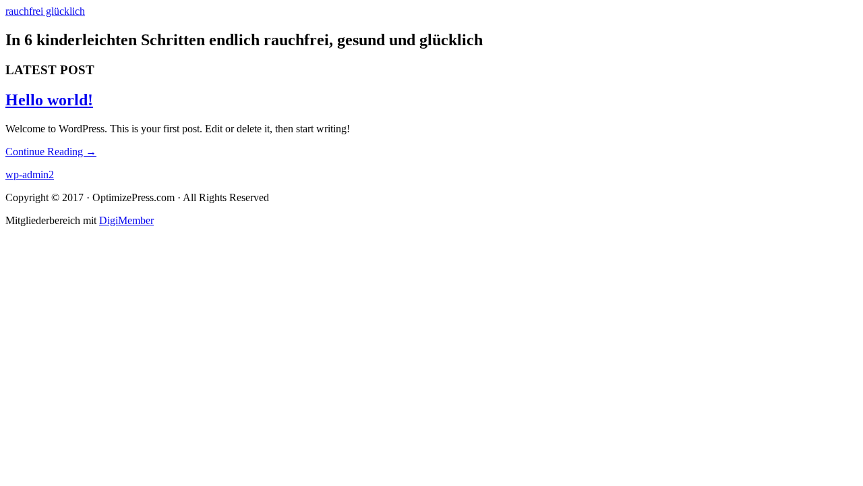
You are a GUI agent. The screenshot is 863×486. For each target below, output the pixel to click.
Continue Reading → (50, 151)
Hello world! (49, 100)
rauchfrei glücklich (45, 11)
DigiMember (126, 220)
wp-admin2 (29, 174)
